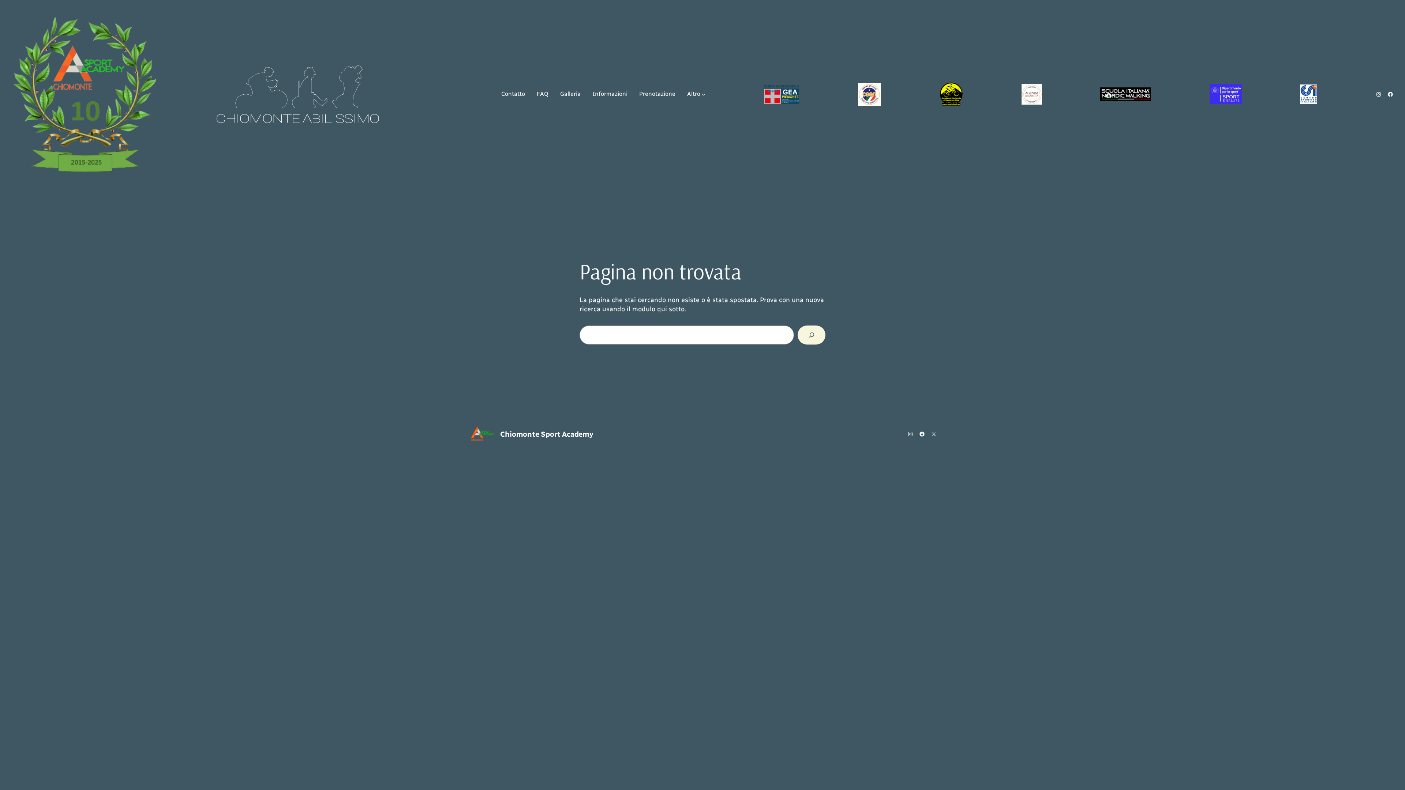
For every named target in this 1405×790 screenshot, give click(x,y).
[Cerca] (811, 335)
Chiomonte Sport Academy (546, 434)
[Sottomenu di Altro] (703, 94)
